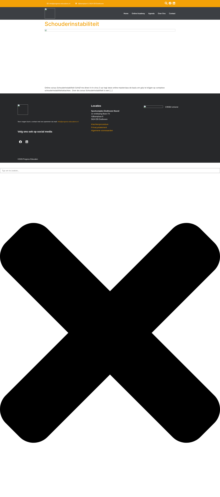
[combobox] (110, 170)
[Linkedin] (27, 142)
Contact (172, 13)
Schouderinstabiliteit (72, 23)
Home (126, 13)
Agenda (151, 13)
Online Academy (138, 13)
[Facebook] (20, 142)
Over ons (162, 13)
